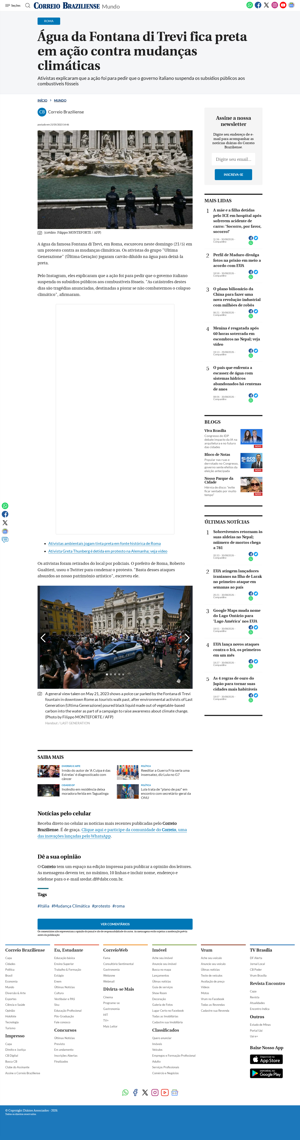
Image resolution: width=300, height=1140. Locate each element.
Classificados (165, 1030)
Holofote (10, 1016)
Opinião (10, 1010)
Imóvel (159, 950)
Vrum (206, 950)
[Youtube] (283, 7)
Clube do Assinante (17, 1067)
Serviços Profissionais (165, 1067)
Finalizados (61, 1061)
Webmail (108, 981)
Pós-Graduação (64, 1016)
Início (42, 100)
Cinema (108, 997)
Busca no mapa (161, 969)
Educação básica (64, 958)
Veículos (157, 1049)
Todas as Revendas (213, 1004)
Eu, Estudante (68, 950)
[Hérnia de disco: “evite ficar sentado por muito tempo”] (251, 484)
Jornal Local (257, 964)
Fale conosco (62, 1022)
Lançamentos (160, 975)
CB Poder (256, 969)
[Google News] (291, 7)
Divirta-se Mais (118, 989)
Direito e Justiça (15, 1049)
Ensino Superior (64, 964)
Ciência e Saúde (15, 1004)
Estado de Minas (260, 1024)
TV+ (106, 1020)
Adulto (156, 1061)
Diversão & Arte (15, 993)
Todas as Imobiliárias (165, 1016)
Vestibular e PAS (64, 999)
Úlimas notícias (161, 981)
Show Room (159, 993)
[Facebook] (258, 7)
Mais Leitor (110, 1026)
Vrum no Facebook (212, 999)
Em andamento (63, 1049)
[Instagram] (274, 7)
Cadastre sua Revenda (215, 1010)
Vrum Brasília (258, 975)
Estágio (59, 975)
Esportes (10, 999)
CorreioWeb (115, 950)
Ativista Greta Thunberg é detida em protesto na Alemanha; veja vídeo (107, 551)
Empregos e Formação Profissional (173, 1055)
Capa (8, 958)
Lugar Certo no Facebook (168, 1010)
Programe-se (111, 1003)
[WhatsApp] (249, 7)
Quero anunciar (162, 1038)
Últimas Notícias (64, 987)
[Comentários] (5, 541)
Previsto (59, 1044)
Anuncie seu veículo (213, 964)
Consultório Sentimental (118, 964)
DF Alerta (256, 958)
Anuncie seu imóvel (164, 964)
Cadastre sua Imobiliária (167, 1022)
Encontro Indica (259, 1009)
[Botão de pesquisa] (26, 5)
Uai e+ (254, 1036)
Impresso (15, 1035)
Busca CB (11, 1061)
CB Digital (11, 1055)
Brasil (8, 975)
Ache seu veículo (211, 958)
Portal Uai (256, 1030)
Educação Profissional (67, 1010)
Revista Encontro (267, 983)
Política (9, 969)
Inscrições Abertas (66, 1055)
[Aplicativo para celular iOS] (266, 1060)
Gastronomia (111, 969)
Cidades (10, 964)
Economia (11, 981)
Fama (106, 958)
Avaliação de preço (212, 981)
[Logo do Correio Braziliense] (67, 5)
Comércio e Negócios (165, 1073)
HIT (105, 1015)
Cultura (59, 993)
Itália (44, 905)
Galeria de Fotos (162, 1004)
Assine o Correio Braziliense (22, 1073)
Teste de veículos (211, 975)
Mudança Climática (72, 905)
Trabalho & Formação (67, 969)
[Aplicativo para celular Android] (266, 1074)
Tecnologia (12, 1022)
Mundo (111, 6)
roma (120, 905)
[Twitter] (266, 7)
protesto (102, 905)
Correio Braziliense (25, 950)
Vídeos (205, 987)
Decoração (159, 999)
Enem (57, 981)
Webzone (109, 975)
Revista (254, 997)
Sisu (56, 1004)
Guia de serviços (162, 987)
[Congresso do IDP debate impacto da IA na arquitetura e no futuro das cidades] (251, 436)
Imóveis (157, 1044)
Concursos (65, 1030)
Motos (205, 993)
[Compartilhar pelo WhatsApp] (251, 244)
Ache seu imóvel (162, 958)
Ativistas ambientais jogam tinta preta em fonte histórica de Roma (104, 543)
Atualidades (257, 1003)
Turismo (10, 1028)
